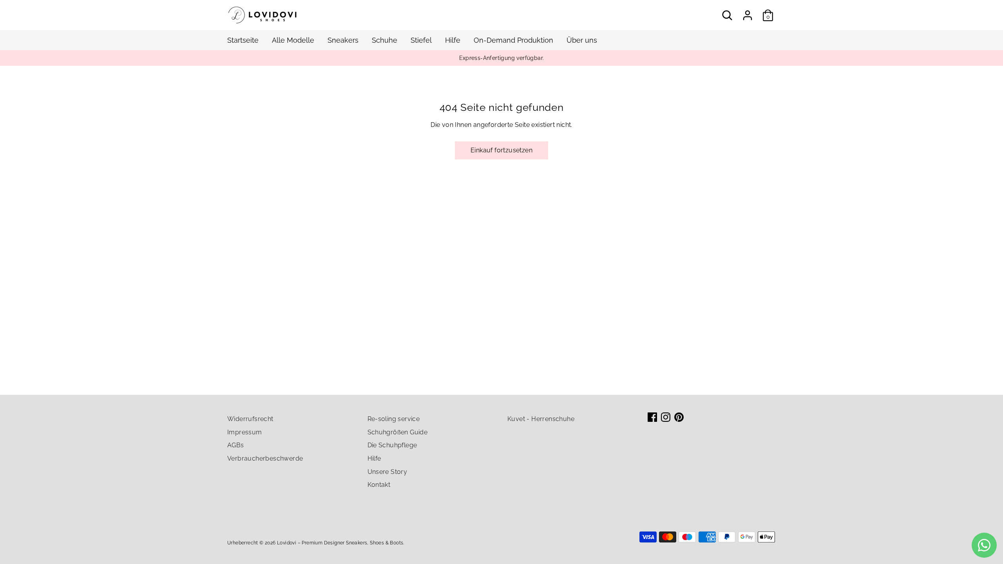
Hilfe (452, 40)
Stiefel (421, 40)
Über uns (582, 40)
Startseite (243, 40)
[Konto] (747, 15)
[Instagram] (665, 417)
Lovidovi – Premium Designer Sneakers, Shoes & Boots (340, 543)
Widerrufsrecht (250, 419)
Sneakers (343, 40)
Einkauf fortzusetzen (501, 150)
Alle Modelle (293, 40)
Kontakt (379, 484)
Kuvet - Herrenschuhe (540, 419)
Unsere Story (387, 471)
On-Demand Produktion (513, 40)
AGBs (235, 445)
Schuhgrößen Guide (398, 432)
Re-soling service (394, 419)
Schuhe (384, 40)
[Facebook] (652, 417)
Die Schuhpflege (392, 445)
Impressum (244, 432)
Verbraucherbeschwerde (265, 458)
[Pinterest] (679, 417)
